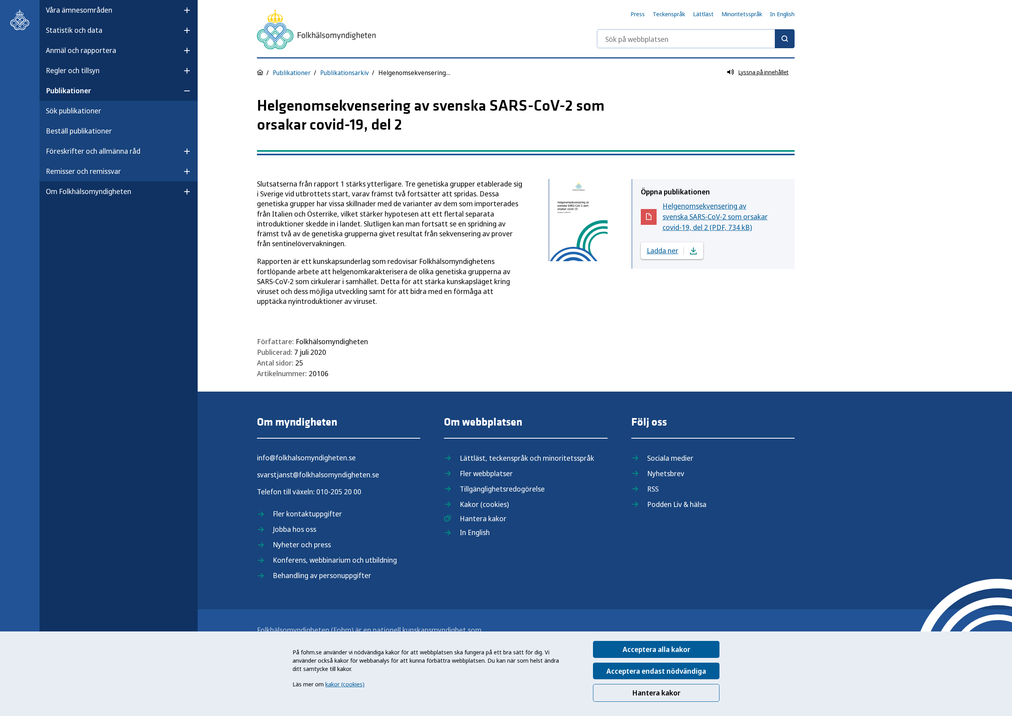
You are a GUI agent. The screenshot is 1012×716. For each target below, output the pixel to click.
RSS (653, 489)
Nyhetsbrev (665, 473)
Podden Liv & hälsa (676, 504)
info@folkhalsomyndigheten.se (306, 457)
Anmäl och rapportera (81, 50)
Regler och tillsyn (73, 70)
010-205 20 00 (338, 491)
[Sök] (785, 38)
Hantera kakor (656, 692)
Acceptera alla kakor (656, 649)
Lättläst (703, 14)
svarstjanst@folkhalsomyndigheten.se (318, 474)
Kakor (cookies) (484, 504)
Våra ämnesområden (79, 10)
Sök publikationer (73, 110)
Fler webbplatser (486, 473)
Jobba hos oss (294, 529)
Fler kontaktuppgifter (307, 513)
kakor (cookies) (344, 684)
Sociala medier (670, 458)
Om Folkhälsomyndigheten (88, 191)
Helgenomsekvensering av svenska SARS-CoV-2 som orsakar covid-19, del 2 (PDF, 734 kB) (715, 216)
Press (638, 14)
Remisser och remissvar (83, 171)
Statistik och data (74, 30)
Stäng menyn (67, 216)
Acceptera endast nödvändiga (656, 671)
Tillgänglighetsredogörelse (502, 489)
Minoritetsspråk (741, 14)
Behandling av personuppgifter (322, 575)
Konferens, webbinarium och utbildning (335, 560)
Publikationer (68, 90)
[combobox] (696, 38)
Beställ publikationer (79, 131)
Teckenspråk (669, 14)
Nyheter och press (302, 544)
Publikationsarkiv (344, 72)
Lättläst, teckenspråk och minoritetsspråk (527, 458)
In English (782, 14)
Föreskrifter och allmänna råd (93, 151)
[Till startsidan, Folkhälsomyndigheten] (19, 19)
